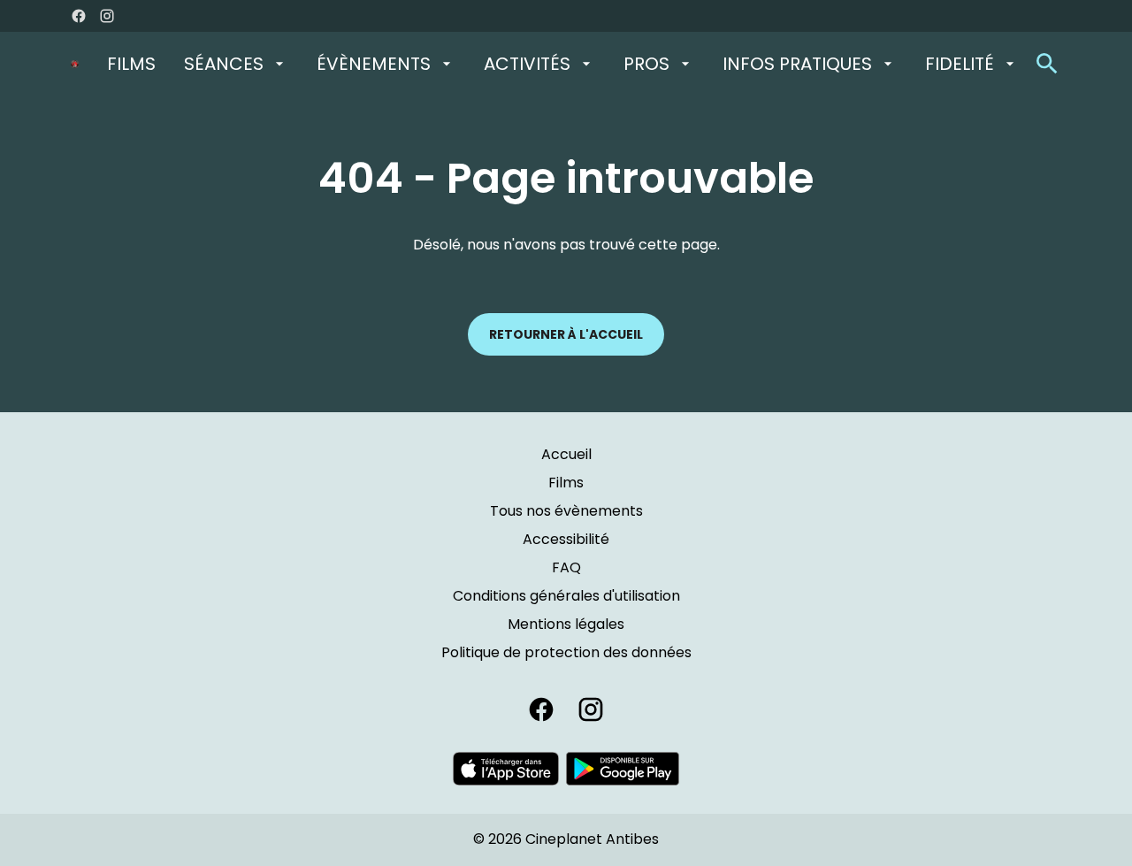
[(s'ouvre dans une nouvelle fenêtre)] (506, 769)
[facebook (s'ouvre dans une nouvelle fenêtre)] (79, 16)
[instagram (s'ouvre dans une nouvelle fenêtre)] (107, 16)
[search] (1047, 64)
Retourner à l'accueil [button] (566, 334)
